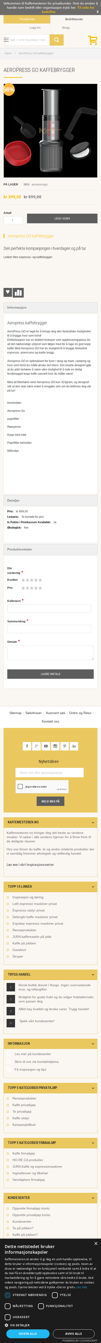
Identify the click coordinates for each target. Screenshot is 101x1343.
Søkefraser (33, 713)
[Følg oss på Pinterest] (65, 746)
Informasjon (17, 307)
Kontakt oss (50, 721)
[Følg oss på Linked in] (74, 746)
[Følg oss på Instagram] (55, 746)
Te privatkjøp (21, 1111)
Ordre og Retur (80, 713)
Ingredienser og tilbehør (30, 1173)
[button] (50, 1325)
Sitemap (15, 713)
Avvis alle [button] (73, 1334)
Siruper (17, 956)
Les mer (82, 1287)
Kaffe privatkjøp (24, 1105)
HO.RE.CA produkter (27, 1160)
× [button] (95, 1243)
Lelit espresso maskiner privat (34, 904)
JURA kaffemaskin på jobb (31, 937)
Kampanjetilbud (23, 1125)
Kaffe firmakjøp (23, 1153)
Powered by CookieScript (79, 1340)
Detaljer (13, 500)
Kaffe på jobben (24, 943)
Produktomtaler (19, 549)
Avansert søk (55, 713)
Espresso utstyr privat (28, 910)
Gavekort (19, 950)
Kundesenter (21, 1221)
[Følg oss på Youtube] (46, 746)
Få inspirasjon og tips (30, 1069)
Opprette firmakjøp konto (31, 1208)
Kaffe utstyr (20, 1118)
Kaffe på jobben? (25, 1235)
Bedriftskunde (74, 19)
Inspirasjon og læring (27, 897)
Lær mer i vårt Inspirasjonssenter (30, 865)
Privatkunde (27, 19)
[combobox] (34, 40)
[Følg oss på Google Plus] (37, 746)
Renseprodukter (24, 930)
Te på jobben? (23, 1228)
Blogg (66, 27)
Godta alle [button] (28, 1334)
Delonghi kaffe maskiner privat (35, 917)
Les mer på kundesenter (33, 1054)
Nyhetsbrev (49, 761)
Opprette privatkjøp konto (31, 1215)
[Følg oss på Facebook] (27, 746)
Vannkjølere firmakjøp (28, 1180)
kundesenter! (44, 1021)
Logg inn (35, 27)
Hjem (8, 53)
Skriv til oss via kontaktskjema (37, 1062)
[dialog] (50, 1291)
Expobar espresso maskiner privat (37, 923)
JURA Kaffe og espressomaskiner (37, 1166)
